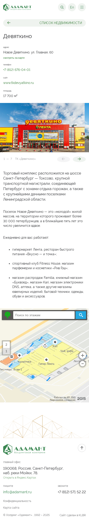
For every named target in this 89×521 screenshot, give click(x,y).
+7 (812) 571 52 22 (72, 492)
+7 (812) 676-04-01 (16, 70)
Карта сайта (11, 507)
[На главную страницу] (17, 7)
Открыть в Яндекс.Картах (19, 477)
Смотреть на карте (14, 58)
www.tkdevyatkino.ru (18, 83)
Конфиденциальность (17, 501)
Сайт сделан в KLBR (73, 515)
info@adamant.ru (17, 492)
